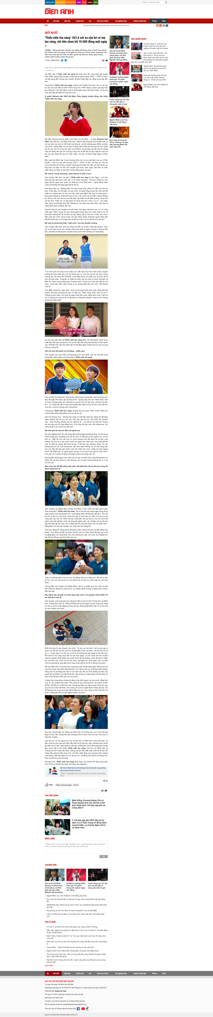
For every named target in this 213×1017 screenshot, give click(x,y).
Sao (90, 21)
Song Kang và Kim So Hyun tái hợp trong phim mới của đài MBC (72, 910)
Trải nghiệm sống (121, 21)
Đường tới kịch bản (140, 21)
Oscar (84, 2)
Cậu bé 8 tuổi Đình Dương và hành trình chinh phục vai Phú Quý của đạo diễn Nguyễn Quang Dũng (107, 25)
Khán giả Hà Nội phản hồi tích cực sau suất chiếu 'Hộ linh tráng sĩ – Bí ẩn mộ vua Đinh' (155, 77)
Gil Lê (76, 785)
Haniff (79, 2)
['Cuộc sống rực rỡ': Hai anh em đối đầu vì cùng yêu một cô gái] (98, 875)
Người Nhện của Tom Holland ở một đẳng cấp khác (67, 896)
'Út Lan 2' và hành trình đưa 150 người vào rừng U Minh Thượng (72, 927)
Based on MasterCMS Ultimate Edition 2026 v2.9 (61, 1015)
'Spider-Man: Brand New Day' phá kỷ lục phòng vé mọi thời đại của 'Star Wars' (155, 68)
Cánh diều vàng (60, 2)
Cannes (90, 2)
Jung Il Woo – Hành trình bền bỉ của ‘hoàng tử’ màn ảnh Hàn (70, 947)
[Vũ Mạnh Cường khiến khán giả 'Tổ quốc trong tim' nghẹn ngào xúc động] (76, 875)
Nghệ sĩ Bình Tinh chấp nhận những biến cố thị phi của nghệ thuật (72, 951)
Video (164, 21)
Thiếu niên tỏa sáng (63, 785)
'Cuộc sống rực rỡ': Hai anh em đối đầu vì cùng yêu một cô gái (97, 885)
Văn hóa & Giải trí (102, 21)
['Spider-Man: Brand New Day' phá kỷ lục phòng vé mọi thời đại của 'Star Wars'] (136, 68)
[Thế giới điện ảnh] (59, 11)
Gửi (104, 857)
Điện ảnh (67, 21)
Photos (154, 21)
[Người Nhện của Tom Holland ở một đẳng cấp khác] (119, 111)
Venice (96, 2)
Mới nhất (56, 21)
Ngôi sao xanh (50, 2)
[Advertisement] (123, 11)
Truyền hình (80, 21)
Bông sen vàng (70, 2)
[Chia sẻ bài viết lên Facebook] (62, 60)
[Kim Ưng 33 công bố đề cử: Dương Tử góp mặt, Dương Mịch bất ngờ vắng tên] (119, 132)
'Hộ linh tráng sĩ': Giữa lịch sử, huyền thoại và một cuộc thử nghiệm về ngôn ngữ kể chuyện (155, 46)
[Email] (106, 60)
